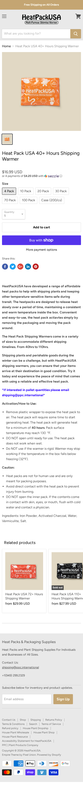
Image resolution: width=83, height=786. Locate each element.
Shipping (35, 719)
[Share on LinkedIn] (28, 267)
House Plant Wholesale (15, 732)
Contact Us (8, 719)
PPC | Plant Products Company (20, 745)
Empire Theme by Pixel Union (19, 754)
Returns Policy (53, 719)
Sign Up (63, 699)
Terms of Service (51, 723)
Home (6, 46)
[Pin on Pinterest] (36, 267)
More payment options (41, 249)
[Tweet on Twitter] (13, 267)
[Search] (75, 33)
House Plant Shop (44, 732)
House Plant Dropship (35, 728)
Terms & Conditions (13, 723)
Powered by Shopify (49, 754)
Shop (23, 719)
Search (33, 723)
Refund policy (10, 728)
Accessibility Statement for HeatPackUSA (26, 740)
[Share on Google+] (20, 267)
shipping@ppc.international (20, 667)
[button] (41, 176)
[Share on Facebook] (5, 267)
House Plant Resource (15, 736)
